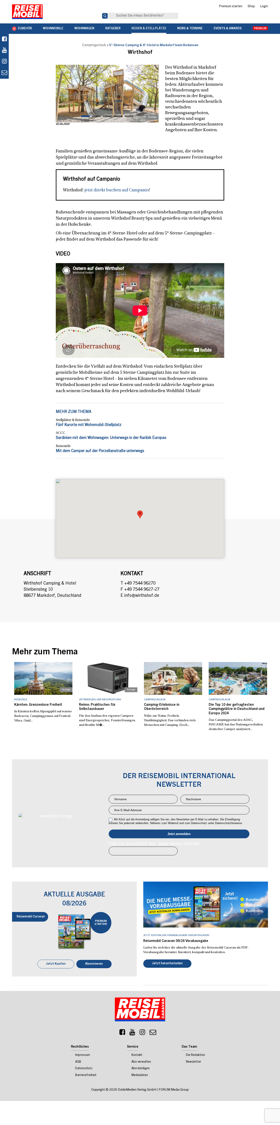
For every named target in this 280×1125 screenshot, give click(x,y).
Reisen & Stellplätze (148, 28)
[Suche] (105, 16)
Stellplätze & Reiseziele (73, 420)
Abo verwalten (141, 1062)
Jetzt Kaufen (56, 964)
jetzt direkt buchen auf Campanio (116, 190)
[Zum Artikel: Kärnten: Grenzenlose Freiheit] (43, 678)
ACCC (60, 433)
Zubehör (25, 28)
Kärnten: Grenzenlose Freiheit (38, 705)
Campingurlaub (94, 45)
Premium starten (230, 6)
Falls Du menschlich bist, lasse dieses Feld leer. (155, 843)
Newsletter (193, 1062)
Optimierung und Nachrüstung (100, 699)
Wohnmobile (53, 28)
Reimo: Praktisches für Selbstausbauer (97, 707)
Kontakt (136, 1055)
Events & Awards (228, 28)
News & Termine (190, 28)
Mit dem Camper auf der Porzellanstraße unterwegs (100, 451)
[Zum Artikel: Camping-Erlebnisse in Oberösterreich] (173, 678)
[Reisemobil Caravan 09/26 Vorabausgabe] (205, 905)
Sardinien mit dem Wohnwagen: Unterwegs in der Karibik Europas (111, 438)
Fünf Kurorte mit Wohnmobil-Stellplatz (88, 425)
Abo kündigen (140, 1069)
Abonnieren (94, 964)
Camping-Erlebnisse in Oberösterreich (161, 707)
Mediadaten (139, 1075)
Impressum (82, 1055)
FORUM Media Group (174, 1090)
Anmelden (179, 834)
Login (264, 6)
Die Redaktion (195, 1055)
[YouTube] (132, 1034)
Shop (251, 6)
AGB (78, 1062)
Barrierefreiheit (85, 1075)
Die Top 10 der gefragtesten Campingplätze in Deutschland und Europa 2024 (236, 709)
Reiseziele (63, 446)
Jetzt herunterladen (167, 964)
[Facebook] (4, 39)
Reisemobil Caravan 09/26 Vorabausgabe (175, 941)
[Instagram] (142, 1034)
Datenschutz (84, 1069)
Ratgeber (113, 28)
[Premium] (260, 28)
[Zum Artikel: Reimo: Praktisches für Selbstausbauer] (108, 678)
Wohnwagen (84, 28)
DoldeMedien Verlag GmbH (137, 1090)
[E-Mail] (153, 1034)
